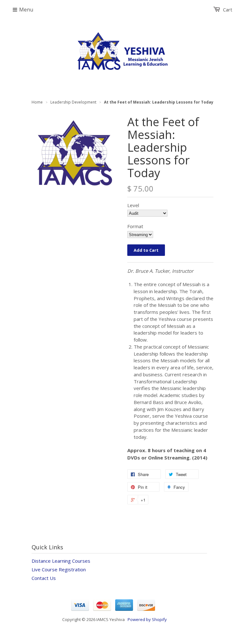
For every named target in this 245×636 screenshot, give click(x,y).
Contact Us (44, 578)
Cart (227, 9)
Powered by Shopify (147, 619)
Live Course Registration (59, 569)
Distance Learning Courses (61, 561)
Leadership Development (73, 102)
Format (135, 226)
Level (133, 205)
